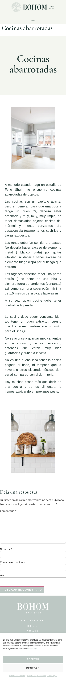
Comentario (8, 511)
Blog (33, 626)
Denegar (33, 668)
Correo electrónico (12, 562)
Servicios (33, 620)
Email (33, 631)
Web (2, 575)
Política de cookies (17, 675)
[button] (33, 19)
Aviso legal (52, 675)
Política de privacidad (36, 675)
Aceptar (33, 659)
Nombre (6, 549)
